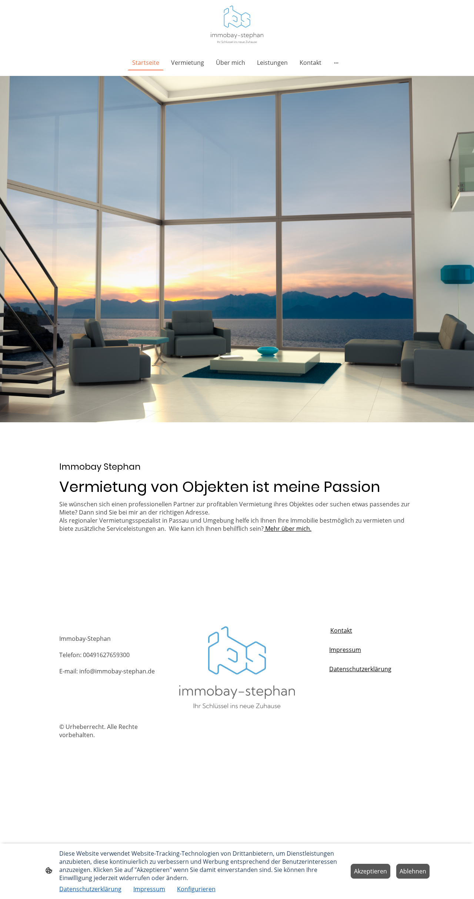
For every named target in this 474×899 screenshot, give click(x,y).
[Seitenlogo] (237, 24)
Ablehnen (413, 871)
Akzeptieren (370, 871)
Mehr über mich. (287, 529)
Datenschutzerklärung (360, 669)
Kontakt (341, 630)
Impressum (345, 650)
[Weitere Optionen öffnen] (336, 63)
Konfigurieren (196, 889)
